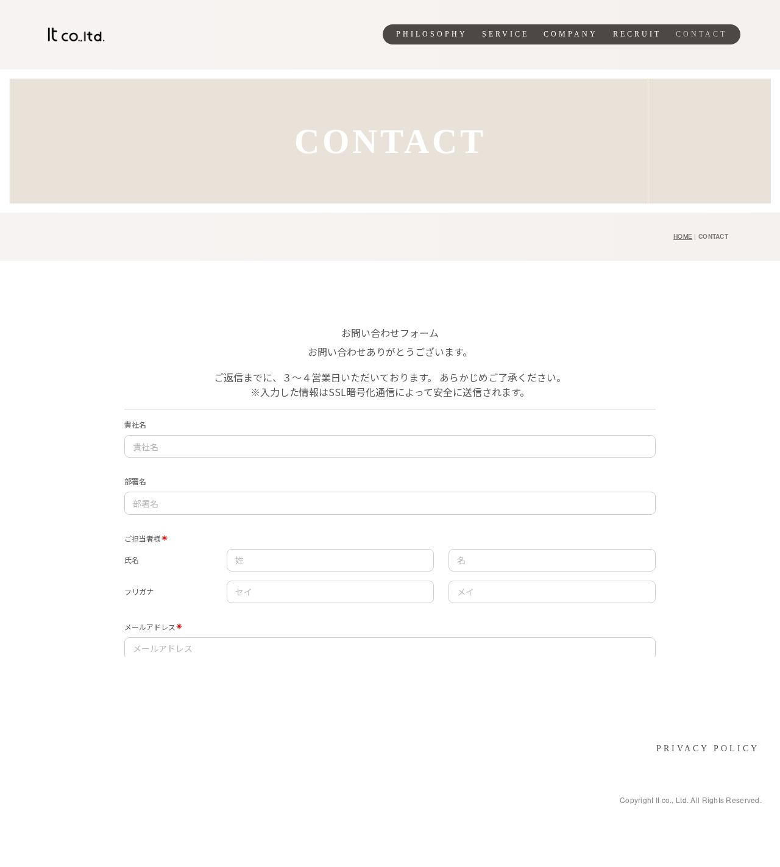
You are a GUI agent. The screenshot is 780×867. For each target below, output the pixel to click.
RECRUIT (637, 34)
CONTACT (701, 34)
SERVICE (505, 34)
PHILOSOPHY (431, 34)
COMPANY (571, 34)
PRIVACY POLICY (707, 748)
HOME (682, 236)
